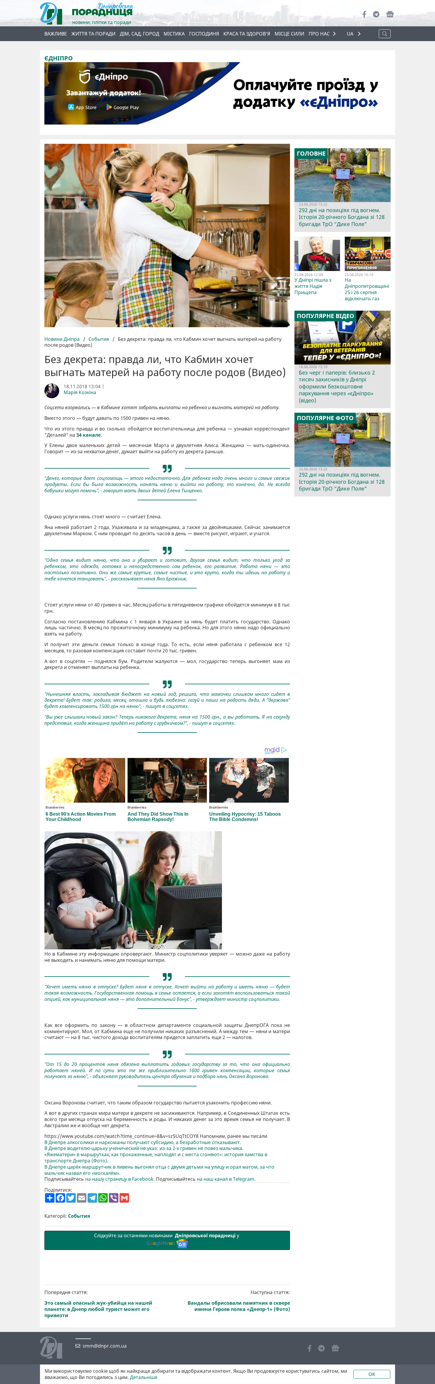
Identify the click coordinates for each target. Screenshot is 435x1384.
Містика (174, 33)
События (98, 339)
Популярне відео (325, 316)
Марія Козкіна (80, 392)
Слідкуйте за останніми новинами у (167, 1239)
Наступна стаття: (239, 1300)
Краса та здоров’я (246, 33)
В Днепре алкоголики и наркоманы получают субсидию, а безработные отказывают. (142, 1142)
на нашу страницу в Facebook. (120, 1179)
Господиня (204, 33)
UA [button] (351, 34)
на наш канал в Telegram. (226, 1179)
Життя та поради (93, 33)
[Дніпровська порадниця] (55, 1348)
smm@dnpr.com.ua (105, 1346)
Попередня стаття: (98, 1303)
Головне (311, 153)
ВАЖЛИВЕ (55, 33)
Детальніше (143, 1377)
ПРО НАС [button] (319, 33)
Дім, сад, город (139, 33)
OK (371, 1374)
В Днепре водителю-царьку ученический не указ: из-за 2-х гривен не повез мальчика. (143, 1148)
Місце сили (289, 33)
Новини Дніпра (62, 339)
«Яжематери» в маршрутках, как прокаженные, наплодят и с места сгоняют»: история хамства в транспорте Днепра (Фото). (155, 1157)
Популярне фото (325, 418)
